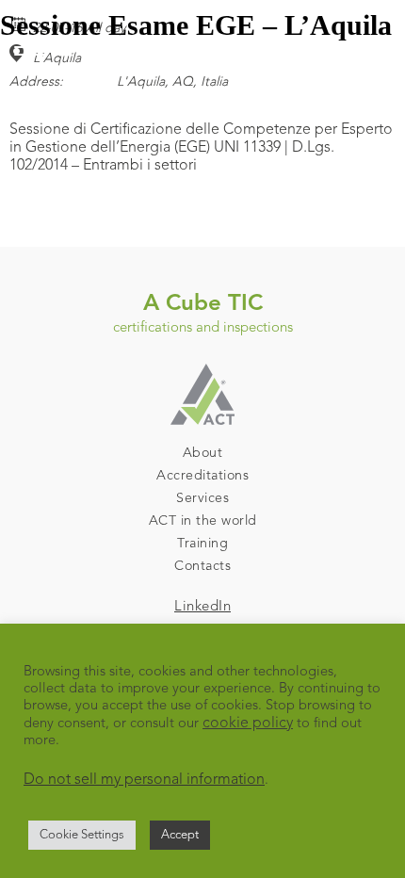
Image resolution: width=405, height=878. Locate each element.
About (203, 453)
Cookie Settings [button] (82, 835)
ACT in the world (203, 521)
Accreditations (202, 475)
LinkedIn (202, 607)
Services (202, 498)
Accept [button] (180, 835)
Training (202, 543)
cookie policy (247, 723)
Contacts (202, 566)
